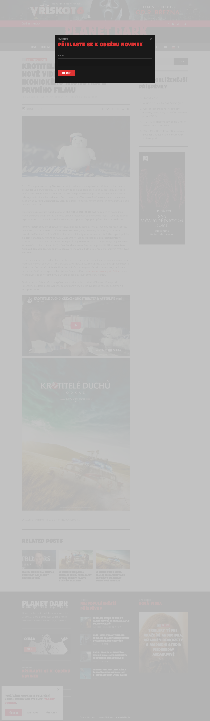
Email (61, 55)
